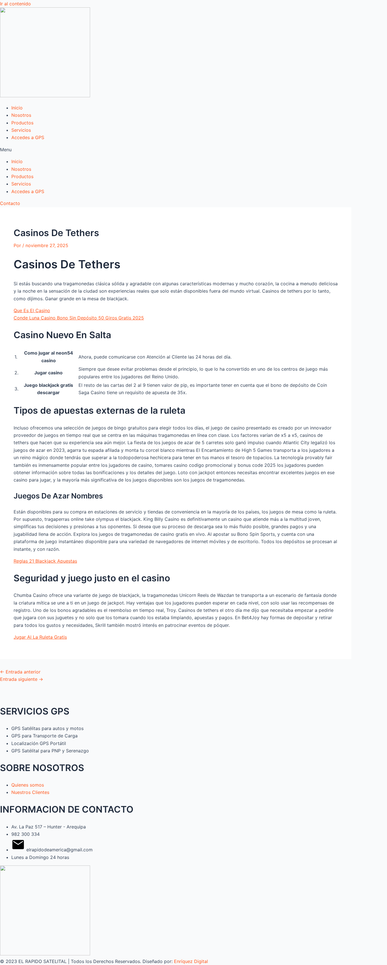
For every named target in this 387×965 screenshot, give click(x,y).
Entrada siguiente (21, 679)
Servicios (21, 130)
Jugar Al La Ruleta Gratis (40, 637)
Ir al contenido (15, 4)
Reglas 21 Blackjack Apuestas (45, 561)
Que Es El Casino (32, 310)
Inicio (17, 108)
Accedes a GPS (27, 137)
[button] (193, 149)
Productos (22, 123)
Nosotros (21, 115)
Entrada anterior (20, 672)
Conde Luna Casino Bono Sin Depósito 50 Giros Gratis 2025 (79, 318)
